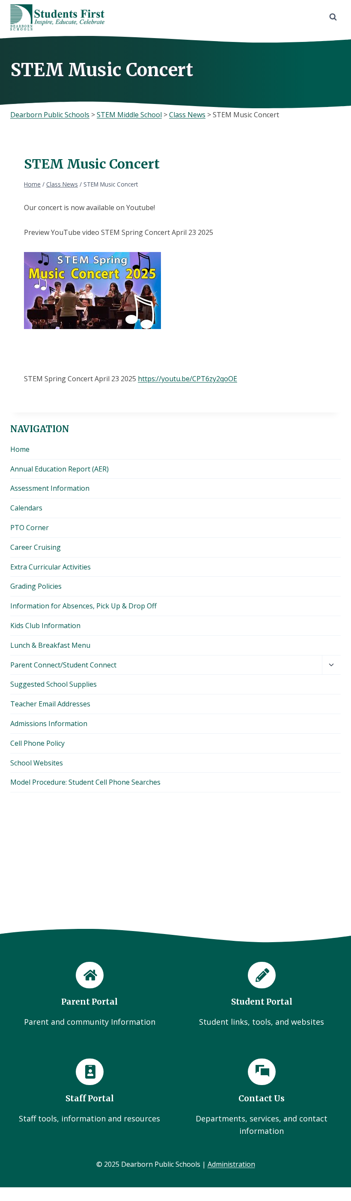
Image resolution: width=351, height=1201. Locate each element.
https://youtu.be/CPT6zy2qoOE (187, 378)
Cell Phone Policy (37, 743)
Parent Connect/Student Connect (63, 665)
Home (20, 449)
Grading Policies (36, 586)
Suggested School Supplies (53, 684)
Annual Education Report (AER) (59, 469)
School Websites (36, 763)
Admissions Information (48, 723)
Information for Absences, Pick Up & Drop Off (83, 606)
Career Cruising (35, 547)
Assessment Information (49, 488)
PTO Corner (29, 527)
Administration (231, 1164)
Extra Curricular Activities (50, 567)
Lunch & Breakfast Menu (50, 645)
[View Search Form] (333, 17)
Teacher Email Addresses (50, 704)
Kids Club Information (45, 625)
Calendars (26, 508)
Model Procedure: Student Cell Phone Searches (85, 782)
